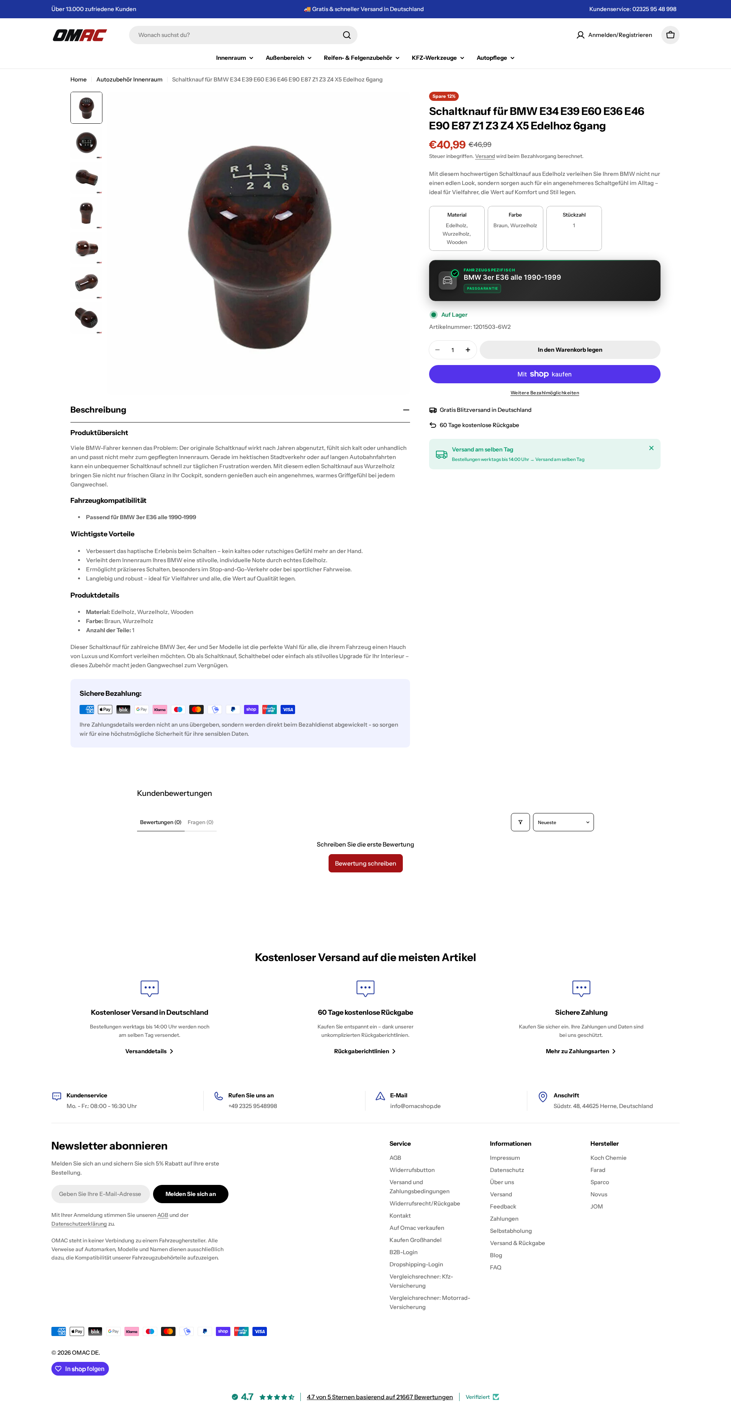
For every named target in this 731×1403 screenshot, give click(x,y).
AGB (162, 1215)
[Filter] (520, 822)
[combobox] (243, 35)
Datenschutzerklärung (79, 1223)
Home (78, 79)
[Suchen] (346, 35)
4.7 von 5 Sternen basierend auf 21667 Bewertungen (380, 1397)
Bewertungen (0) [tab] (161, 822)
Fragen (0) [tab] (201, 822)
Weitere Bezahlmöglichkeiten (545, 392)
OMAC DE (85, 1352)
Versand (485, 156)
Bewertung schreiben (365, 863)
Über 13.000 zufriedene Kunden (93, 9)
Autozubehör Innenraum (129, 79)
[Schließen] (651, 448)
